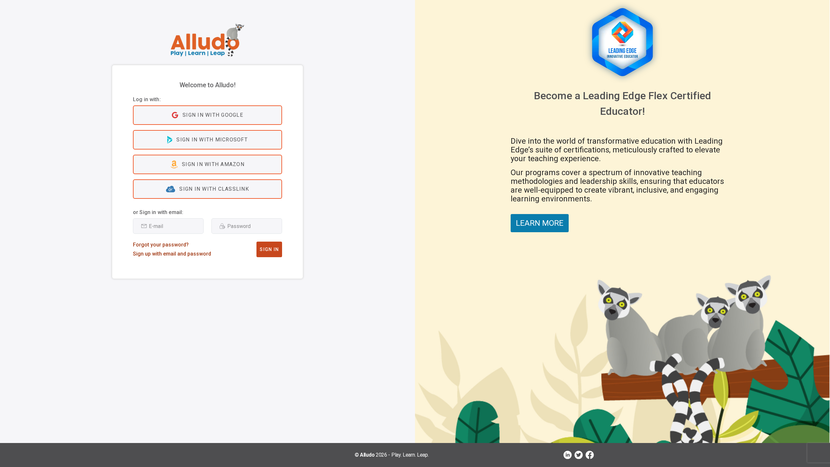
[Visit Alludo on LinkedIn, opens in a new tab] (567, 455)
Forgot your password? (161, 245)
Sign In (269, 249)
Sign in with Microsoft (212, 140)
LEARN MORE (539, 223)
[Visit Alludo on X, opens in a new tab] (579, 455)
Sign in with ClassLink (214, 189)
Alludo (367, 455)
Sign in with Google (213, 115)
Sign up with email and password (172, 254)
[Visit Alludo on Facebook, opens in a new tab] (590, 455)
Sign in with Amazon (213, 164)
